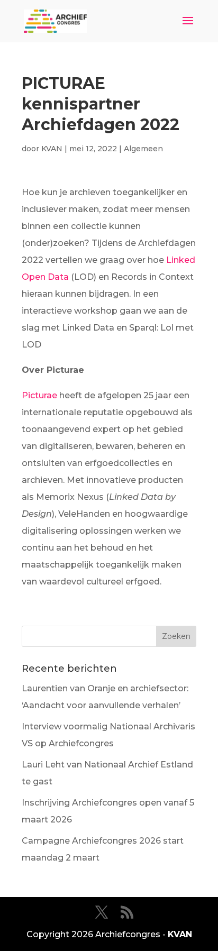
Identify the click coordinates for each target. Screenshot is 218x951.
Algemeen (143, 148)
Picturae (39, 395)
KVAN (51, 148)
